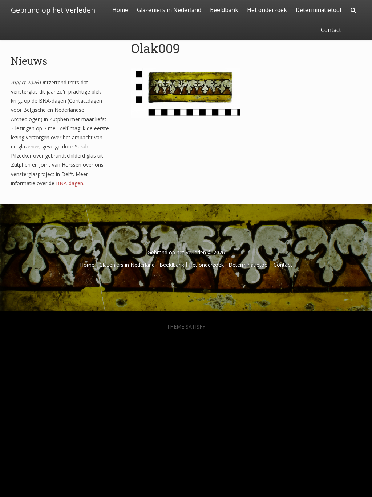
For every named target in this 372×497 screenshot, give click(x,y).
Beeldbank (224, 10)
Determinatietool (318, 10)
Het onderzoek (267, 10)
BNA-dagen (69, 183)
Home (120, 10)
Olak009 (155, 48)
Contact (331, 30)
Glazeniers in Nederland (169, 10)
